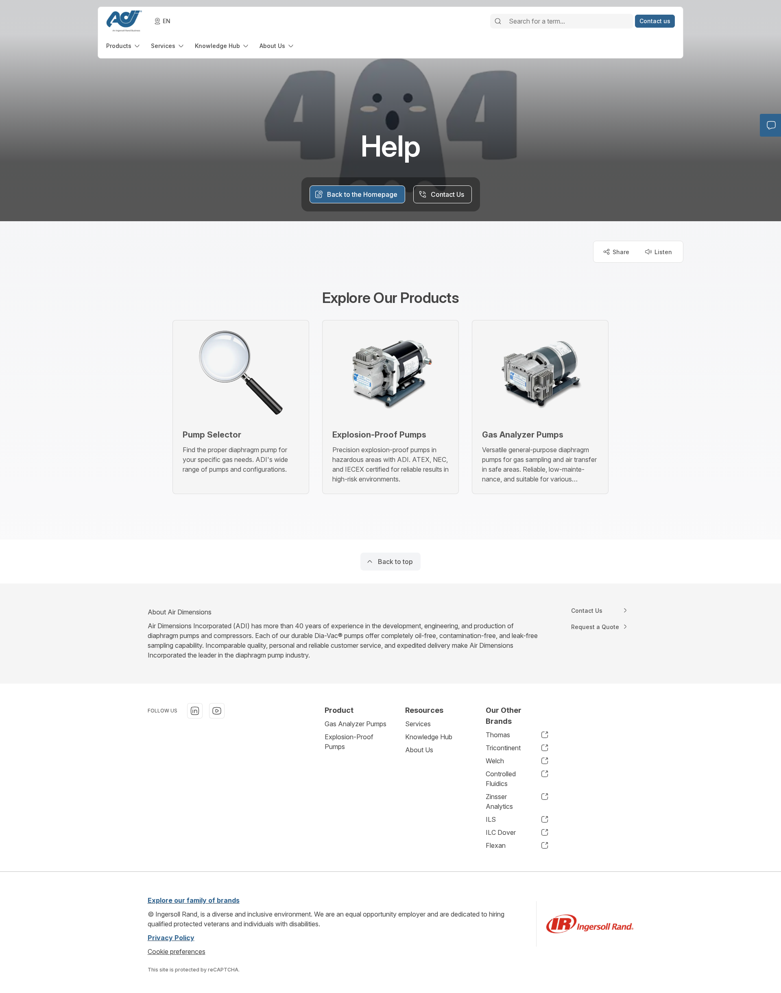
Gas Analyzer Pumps (355, 724)
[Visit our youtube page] (217, 711)
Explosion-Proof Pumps (349, 742)
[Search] (498, 21)
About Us (419, 750)
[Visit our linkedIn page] (195, 711)
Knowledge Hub (428, 737)
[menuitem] (123, 45)
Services (418, 724)
